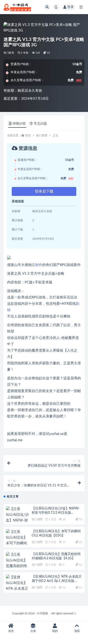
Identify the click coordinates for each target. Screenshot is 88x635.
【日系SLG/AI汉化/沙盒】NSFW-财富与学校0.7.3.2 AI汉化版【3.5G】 (56, 513)
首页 (28, 135)
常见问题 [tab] (40, 123)
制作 (38, 265)
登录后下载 (44, 191)
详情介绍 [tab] (19, 123)
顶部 (77, 631)
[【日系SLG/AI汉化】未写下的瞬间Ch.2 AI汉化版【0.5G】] (17, 543)
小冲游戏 (42, 613)
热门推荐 (9, 53)
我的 (55, 631)
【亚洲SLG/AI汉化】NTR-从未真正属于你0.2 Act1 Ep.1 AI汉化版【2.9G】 (57, 581)
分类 (33, 631)
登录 (70, 7)
